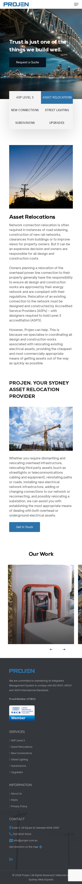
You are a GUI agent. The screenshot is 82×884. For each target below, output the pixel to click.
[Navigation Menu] (76, 4)
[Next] (64, 649)
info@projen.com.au (25, 840)
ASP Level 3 (18, 740)
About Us (16, 793)
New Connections (21, 753)
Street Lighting (19, 759)
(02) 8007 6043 (21, 834)
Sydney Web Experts (41, 879)
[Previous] (51, 649)
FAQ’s (14, 799)
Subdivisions (18, 765)
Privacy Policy (19, 806)
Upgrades (17, 772)
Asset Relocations (21, 746)
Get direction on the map (24, 846)
